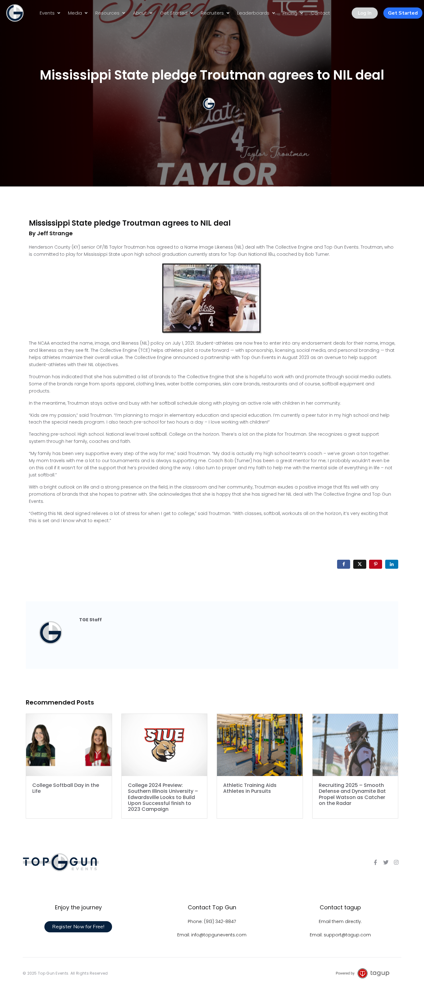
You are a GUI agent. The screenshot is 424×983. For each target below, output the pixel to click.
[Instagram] (396, 862)
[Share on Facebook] (343, 564)
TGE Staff (90, 620)
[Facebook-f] (375, 862)
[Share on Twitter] (359, 564)
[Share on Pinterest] (375, 564)
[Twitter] (386, 862)
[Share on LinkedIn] (391, 564)
